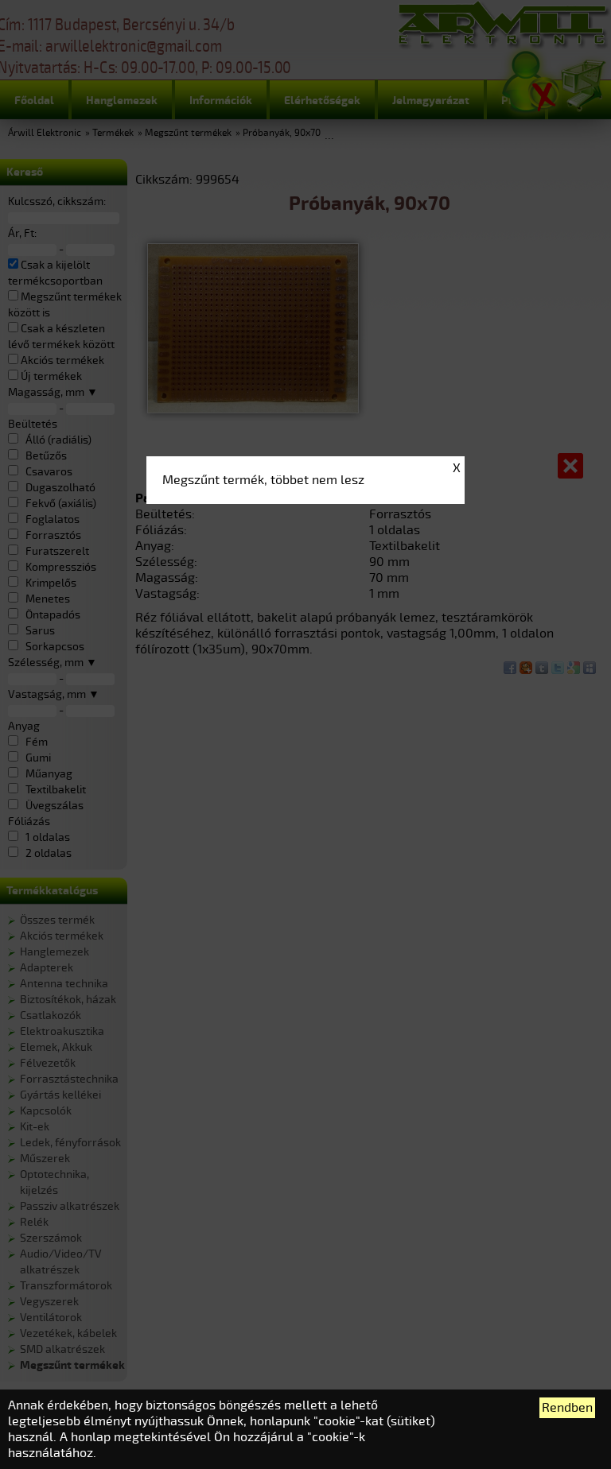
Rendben (567, 1408)
